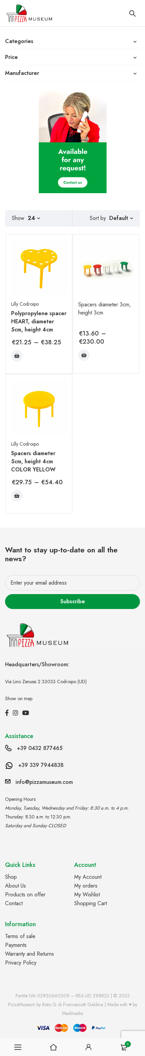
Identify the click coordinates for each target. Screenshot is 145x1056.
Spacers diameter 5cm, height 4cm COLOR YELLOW (33, 461)
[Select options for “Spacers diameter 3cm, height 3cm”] (84, 355)
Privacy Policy (20, 963)
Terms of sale (20, 936)
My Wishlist (87, 894)
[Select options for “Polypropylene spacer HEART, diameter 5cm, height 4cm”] (17, 356)
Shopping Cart (90, 903)
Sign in (88, 1047)
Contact (14, 903)
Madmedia (72, 1013)
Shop (11, 877)
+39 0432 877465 (39, 748)
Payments (16, 945)
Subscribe (72, 601)
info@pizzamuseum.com (44, 782)
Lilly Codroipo (25, 304)
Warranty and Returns (29, 954)
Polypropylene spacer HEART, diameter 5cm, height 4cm (38, 321)
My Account (88, 877)
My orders (85, 886)
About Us (15, 886)
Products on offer (25, 894)
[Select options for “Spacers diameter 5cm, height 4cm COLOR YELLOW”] (17, 496)
